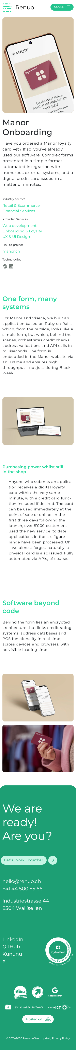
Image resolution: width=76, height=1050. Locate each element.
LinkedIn (12, 939)
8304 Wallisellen (22, 908)
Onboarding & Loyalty (22, 231)
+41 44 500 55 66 (22, 889)
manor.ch (11, 251)
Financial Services (18, 211)
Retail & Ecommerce (21, 205)
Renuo (24, 7)
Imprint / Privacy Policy (55, 1038)
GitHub (11, 947)
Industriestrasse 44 (25, 901)
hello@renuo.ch (21, 881)
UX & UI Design (16, 236)
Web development (19, 225)
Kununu (12, 954)
